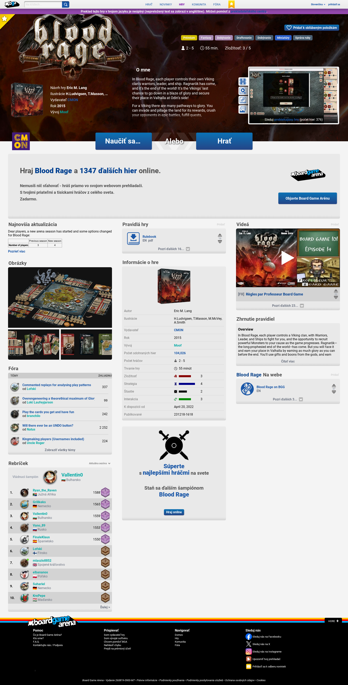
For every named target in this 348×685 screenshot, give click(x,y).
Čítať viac (288, 361)
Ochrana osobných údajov (240, 680)
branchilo (33, 416)
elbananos (40, 572)
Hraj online (174, 512)
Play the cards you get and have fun (48, 412)
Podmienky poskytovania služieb (204, 680)
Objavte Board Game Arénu (308, 198)
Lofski (31, 389)
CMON (72, 100)
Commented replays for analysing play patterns (56, 385)
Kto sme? (38, 638)
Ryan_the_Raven (45, 490)
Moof (64, 112)
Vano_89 (39, 525)
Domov (179, 634)
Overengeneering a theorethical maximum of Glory (59, 398)
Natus (31, 429)
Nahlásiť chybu (112, 645)
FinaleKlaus (41, 537)
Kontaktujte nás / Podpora (48, 645)
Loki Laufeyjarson (40, 402)
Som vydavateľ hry (114, 634)
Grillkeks (39, 502)
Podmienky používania (171, 680)
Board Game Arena (93, 680)
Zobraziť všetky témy (60, 450)
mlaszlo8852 (42, 560)
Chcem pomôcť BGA (115, 641)
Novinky (166, 4)
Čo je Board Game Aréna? (47, 634)
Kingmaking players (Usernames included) (53, 439)
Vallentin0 (72, 475)
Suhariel (39, 584)
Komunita (199, 4)
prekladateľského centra (248, 11)
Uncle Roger (36, 443)
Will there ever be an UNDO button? (47, 425)
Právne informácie (147, 680)
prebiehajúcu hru (286, 119)
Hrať (148, 4)
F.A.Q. (36, 641)
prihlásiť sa (334, 4)
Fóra (217, 4)
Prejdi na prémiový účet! (117, 648)
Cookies (261, 680)
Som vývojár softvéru (116, 638)
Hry (182, 4)
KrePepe (39, 596)
